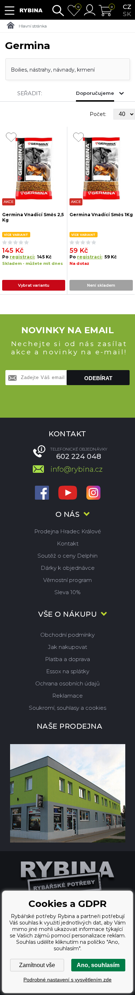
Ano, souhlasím (98, 965)
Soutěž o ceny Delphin (67, 555)
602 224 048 (78, 456)
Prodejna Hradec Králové (67, 531)
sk (127, 14)
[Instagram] (93, 493)
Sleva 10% (67, 592)
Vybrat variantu (33, 285)
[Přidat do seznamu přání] (11, 137)
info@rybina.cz (76, 469)
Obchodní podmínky (67, 634)
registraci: (22, 256)
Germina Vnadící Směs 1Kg (101, 214)
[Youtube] (67, 493)
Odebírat (98, 378)
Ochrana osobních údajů (67, 683)
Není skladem (101, 285)
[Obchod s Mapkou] (67, 793)
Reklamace (67, 695)
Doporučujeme (95, 93)
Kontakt (67, 543)
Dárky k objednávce (68, 567)
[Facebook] (42, 493)
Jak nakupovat (67, 647)
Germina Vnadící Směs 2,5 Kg (33, 217)
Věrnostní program (67, 580)
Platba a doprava (67, 659)
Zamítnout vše (37, 965)
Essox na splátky (67, 671)
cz (127, 6)
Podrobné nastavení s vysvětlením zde (67, 979)
